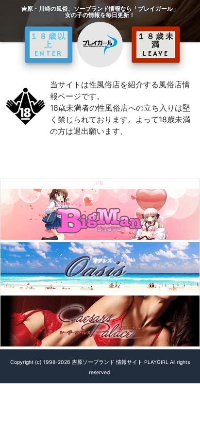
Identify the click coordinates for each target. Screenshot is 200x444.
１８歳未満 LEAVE (156, 44)
